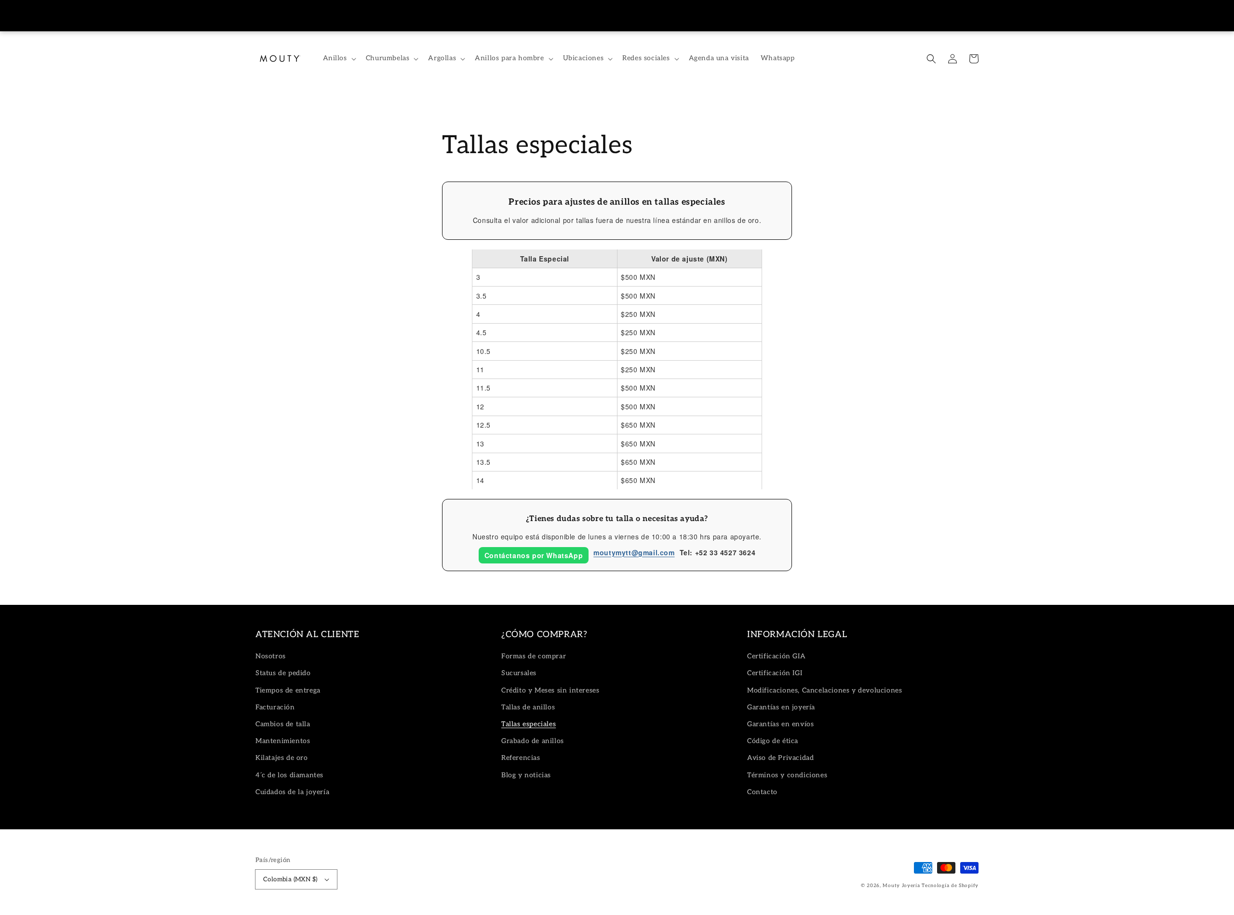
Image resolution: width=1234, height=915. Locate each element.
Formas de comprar (533, 656)
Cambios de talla (282, 724)
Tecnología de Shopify (950, 886)
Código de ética (772, 741)
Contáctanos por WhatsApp (533, 555)
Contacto (762, 792)
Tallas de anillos (528, 707)
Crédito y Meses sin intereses (550, 690)
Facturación (275, 707)
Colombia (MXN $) (290, 879)
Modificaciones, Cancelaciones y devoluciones (824, 690)
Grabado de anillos (532, 741)
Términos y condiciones (787, 775)
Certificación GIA (776, 656)
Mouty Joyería (901, 886)
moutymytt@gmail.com (633, 552)
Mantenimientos (282, 741)
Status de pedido (283, 673)
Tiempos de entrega (288, 690)
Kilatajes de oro (281, 758)
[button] (931, 58)
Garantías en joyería (781, 707)
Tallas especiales (528, 724)
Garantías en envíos (780, 724)
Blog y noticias (526, 775)
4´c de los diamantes (289, 775)
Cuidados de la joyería (292, 792)
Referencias (520, 758)
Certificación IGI (774, 673)
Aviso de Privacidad (780, 758)
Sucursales (519, 673)
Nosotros (270, 656)
